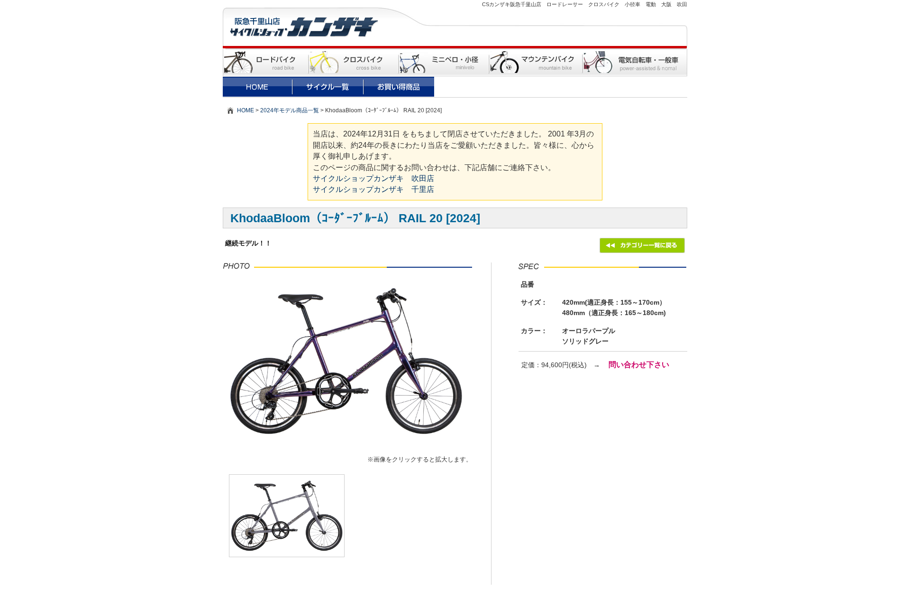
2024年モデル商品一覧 (289, 110)
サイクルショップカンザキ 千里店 (373, 189)
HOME (245, 110)
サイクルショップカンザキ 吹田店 (373, 178)
